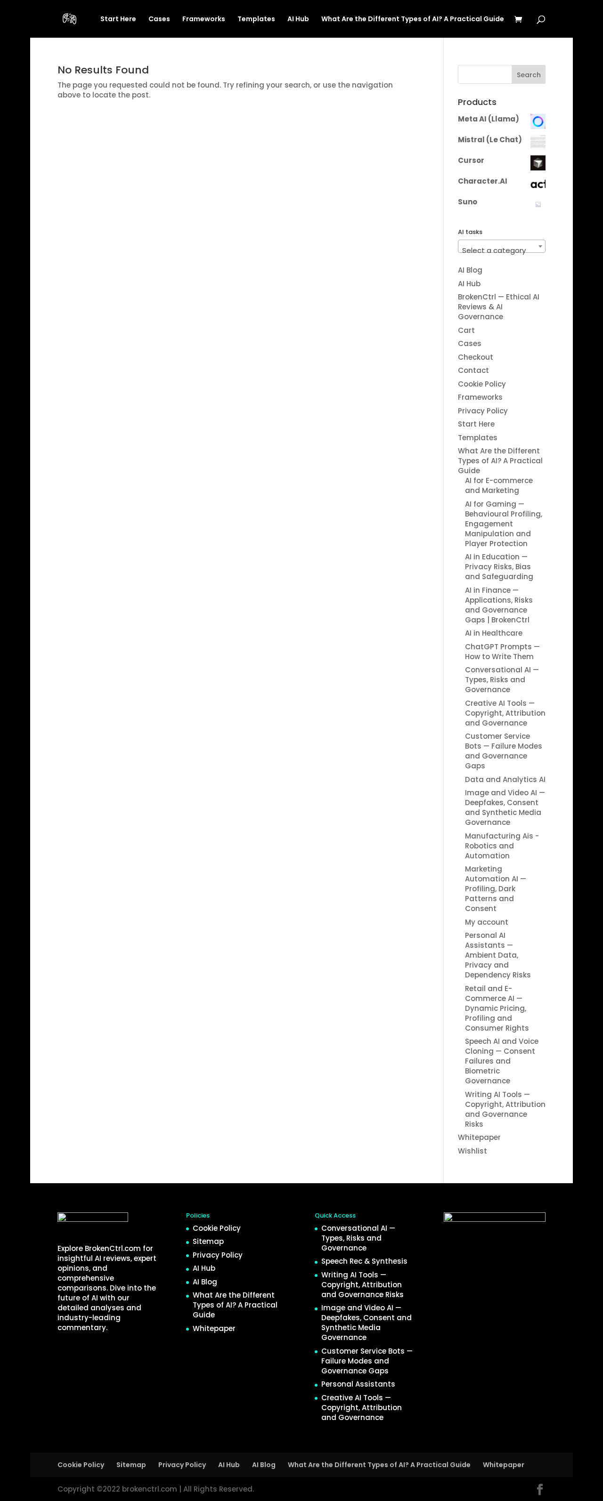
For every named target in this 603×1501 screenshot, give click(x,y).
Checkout (475, 357)
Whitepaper (479, 1137)
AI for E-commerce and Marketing (499, 485)
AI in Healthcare (493, 633)
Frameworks (203, 20)
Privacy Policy (483, 411)
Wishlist (472, 1151)
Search (529, 75)
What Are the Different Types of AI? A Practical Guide (412, 20)
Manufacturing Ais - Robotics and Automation (502, 846)
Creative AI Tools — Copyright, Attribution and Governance (505, 713)
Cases (159, 20)
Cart (466, 330)
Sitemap (208, 1241)
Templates (256, 20)
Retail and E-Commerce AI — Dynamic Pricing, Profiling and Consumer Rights (497, 1008)
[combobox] (502, 246)
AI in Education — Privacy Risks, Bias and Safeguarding (499, 566)
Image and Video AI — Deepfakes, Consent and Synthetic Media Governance (505, 807)
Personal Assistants (358, 1384)
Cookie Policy (482, 384)
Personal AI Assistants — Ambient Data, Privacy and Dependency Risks (498, 955)
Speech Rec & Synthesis (364, 1261)
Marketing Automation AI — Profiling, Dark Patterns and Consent (495, 888)
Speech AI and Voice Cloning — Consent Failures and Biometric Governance (501, 1061)
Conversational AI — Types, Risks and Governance (502, 679)
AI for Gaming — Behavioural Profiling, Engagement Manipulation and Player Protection (503, 524)
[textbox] (501, 250)
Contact (473, 370)
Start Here (118, 20)
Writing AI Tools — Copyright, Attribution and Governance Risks (505, 1109)
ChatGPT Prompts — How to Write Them (502, 652)
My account (486, 922)
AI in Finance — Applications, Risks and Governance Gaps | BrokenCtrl (499, 605)
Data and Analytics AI (505, 779)
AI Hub (298, 20)
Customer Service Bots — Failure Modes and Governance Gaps (503, 751)
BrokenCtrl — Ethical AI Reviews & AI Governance (498, 307)
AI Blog (470, 270)
